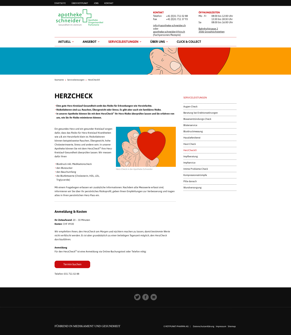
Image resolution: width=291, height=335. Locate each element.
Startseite (60, 3)
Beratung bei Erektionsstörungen (200, 112)
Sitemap (232, 326)
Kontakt (108, 3)
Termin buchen (72, 264)
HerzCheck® (190, 150)
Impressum (221, 326)
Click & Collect (189, 41)
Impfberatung (190, 156)
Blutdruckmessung (193, 131)
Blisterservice (190, 125)
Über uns (157, 41)
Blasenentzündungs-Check (197, 119)
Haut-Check (189, 144)
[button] (137, 297)
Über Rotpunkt (80, 3)
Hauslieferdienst (191, 137)
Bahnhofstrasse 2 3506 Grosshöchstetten (211, 30)
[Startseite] (100, 18)
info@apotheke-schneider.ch (169, 25)
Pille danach (190, 181)
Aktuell (64, 41)
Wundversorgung (192, 187)
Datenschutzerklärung (203, 326)
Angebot (90, 41)
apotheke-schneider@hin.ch (169, 31)
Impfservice (189, 162)
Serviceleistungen (123, 41)
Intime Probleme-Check (195, 168)
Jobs (96, 3)
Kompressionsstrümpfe (195, 175)
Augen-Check (190, 106)
